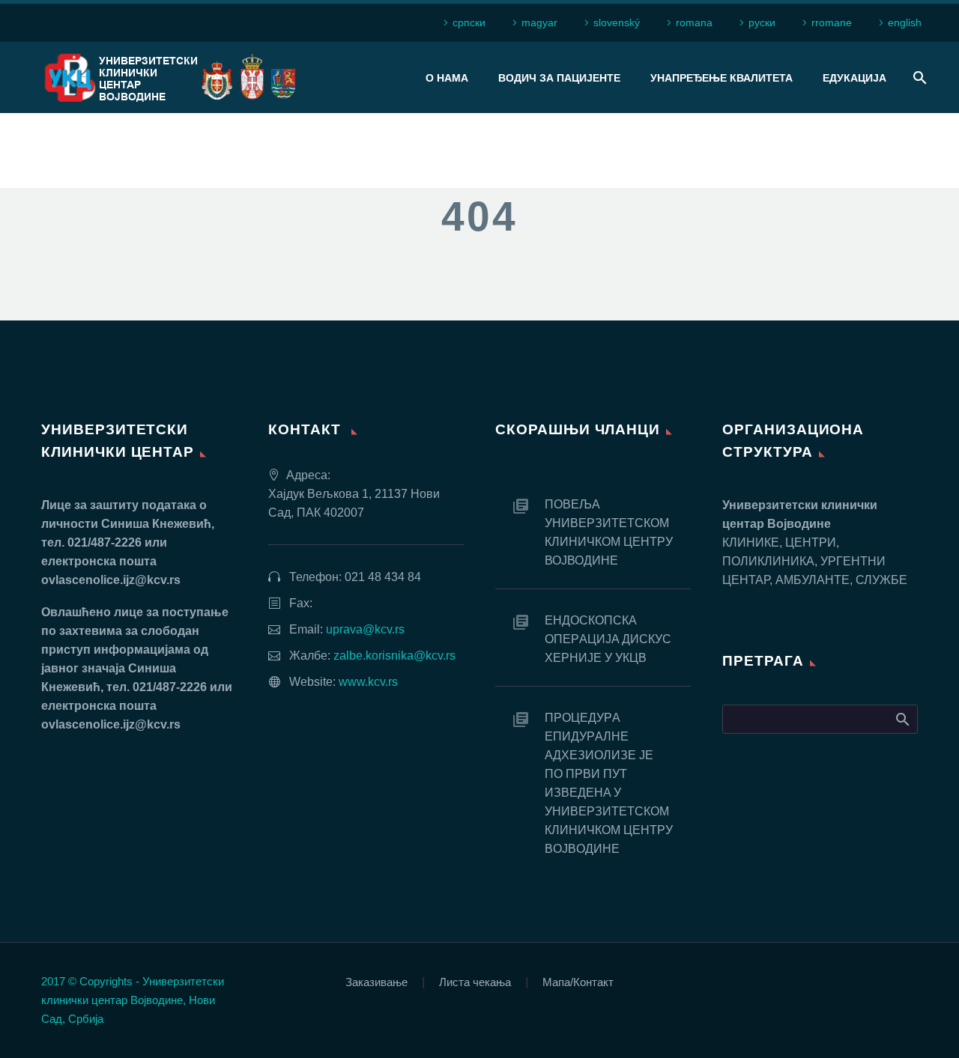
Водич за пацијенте (559, 78)
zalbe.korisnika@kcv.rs (394, 655)
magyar (539, 22)
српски (469, 22)
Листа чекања (475, 982)
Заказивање (376, 982)
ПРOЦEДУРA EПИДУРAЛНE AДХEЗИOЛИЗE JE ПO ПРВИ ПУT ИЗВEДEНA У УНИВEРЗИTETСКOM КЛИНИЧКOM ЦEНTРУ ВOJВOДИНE (609, 783)
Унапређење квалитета (721, 78)
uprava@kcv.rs (365, 629)
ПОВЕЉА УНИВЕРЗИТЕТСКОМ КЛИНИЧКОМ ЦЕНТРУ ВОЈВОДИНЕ (609, 532)
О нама (447, 78)
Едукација (854, 78)
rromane (831, 22)
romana (694, 22)
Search (902, 719)
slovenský (616, 22)
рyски (761, 22)
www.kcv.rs (368, 681)
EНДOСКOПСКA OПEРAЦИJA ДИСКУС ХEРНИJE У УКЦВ (608, 639)
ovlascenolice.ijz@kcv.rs (111, 580)
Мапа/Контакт (578, 982)
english (905, 22)
